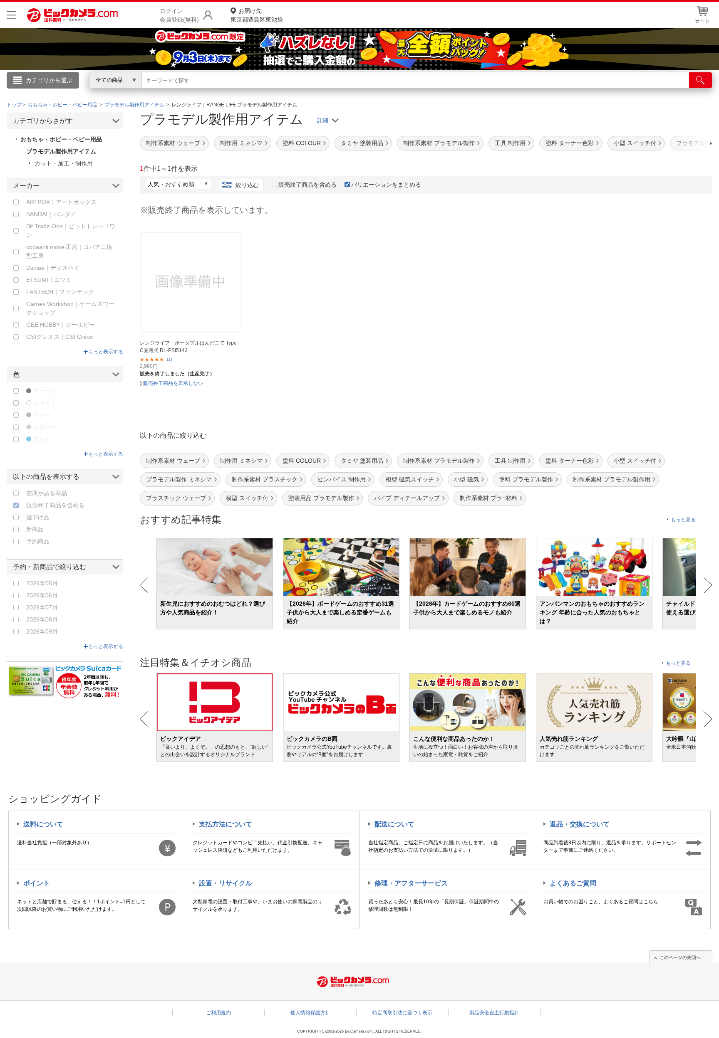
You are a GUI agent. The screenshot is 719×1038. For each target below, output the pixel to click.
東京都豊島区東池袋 (257, 15)
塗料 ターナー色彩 (569, 143)
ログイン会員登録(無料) (179, 15)
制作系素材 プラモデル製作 (439, 143)
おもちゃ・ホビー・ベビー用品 (61, 139)
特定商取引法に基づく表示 (402, 1013)
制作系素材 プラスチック (265, 479)
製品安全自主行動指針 (494, 1013)
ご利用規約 (218, 1013)
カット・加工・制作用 (64, 163)
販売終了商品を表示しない (173, 383)
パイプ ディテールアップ (407, 498)
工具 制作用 (510, 143)
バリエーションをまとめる (386, 184)
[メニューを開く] (11, 15)
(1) (169, 359)
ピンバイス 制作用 (341, 479)
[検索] (700, 80)
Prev (144, 585)
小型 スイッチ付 (635, 143)
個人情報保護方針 (310, 1013)
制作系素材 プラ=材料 (488, 498)
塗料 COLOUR (302, 143)
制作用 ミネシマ (241, 143)
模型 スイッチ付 (247, 498)
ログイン (180, 94)
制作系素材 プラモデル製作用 (611, 479)
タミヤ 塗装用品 (362, 143)
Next (708, 585)
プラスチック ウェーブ (176, 498)
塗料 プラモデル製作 (526, 479)
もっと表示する (105, 352)
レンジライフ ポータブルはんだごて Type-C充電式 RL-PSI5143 (189, 346)
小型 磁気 (466, 479)
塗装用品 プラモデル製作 (321, 498)
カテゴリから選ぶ (49, 80)
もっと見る (683, 520)
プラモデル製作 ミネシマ (179, 479)
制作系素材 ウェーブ (173, 143)
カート (702, 21)
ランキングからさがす (326, 92)
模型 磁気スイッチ (410, 479)
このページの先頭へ (680, 957)
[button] (687, 143)
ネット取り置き (467, 92)
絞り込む (247, 185)
